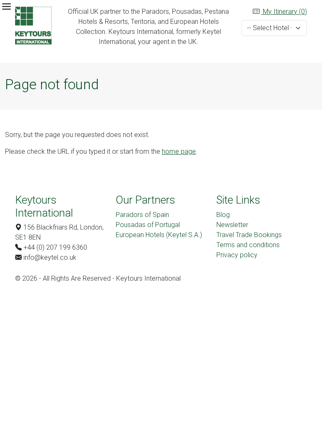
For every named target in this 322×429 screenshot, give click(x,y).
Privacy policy (236, 255)
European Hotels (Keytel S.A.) (159, 235)
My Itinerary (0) (284, 12)
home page (179, 151)
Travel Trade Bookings (249, 235)
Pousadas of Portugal (148, 225)
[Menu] (6, 6)
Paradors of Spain (142, 215)
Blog (223, 215)
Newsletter (232, 225)
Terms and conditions (248, 245)
